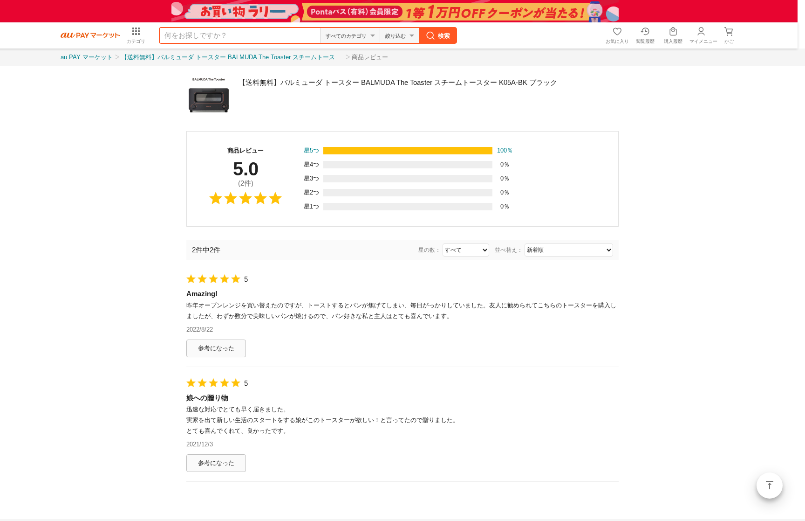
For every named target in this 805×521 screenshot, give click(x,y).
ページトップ (770, 485)
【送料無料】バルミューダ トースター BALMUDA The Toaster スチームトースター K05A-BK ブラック (260, 57)
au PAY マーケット (87, 57)
